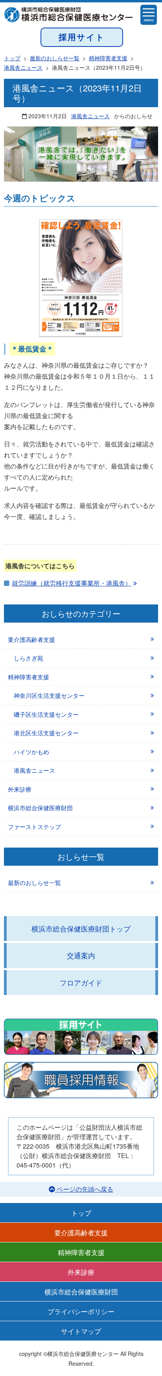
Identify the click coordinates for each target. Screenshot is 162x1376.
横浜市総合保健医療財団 (40, 807)
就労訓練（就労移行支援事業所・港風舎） (71, 583)
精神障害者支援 (28, 677)
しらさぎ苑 (28, 658)
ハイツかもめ (31, 752)
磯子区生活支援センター (46, 714)
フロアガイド (81, 982)
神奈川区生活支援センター (49, 695)
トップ (81, 1213)
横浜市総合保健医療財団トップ (81, 928)
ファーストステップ (34, 826)
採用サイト (82, 37)
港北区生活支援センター (46, 733)
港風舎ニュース (90, 116)
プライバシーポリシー (81, 1311)
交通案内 (81, 955)
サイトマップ (81, 1331)
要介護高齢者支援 (31, 639)
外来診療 (19, 789)
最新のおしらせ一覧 (34, 882)
